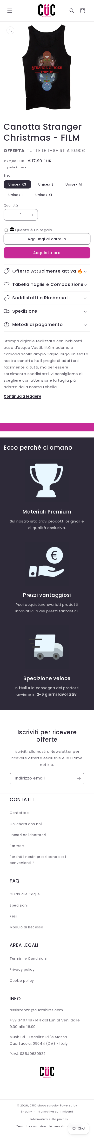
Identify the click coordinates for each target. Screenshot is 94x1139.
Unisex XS (17, 184)
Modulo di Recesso (26, 927)
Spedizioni (19, 905)
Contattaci (20, 812)
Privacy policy (22, 969)
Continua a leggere (22, 396)
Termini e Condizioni (28, 958)
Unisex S (46, 184)
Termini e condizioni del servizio (40, 1126)
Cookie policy (22, 980)
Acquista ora (47, 252)
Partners (17, 845)
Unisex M (74, 184)
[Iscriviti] (79, 778)
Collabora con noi (26, 824)
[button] (9, 10)
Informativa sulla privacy (49, 1119)
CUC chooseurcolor (44, 1105)
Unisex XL (44, 194)
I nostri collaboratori (28, 834)
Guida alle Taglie (25, 894)
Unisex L (15, 194)
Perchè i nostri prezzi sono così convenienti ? (38, 859)
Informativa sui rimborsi (55, 1111)
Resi (13, 916)
